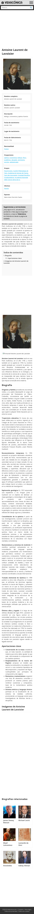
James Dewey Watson (8, 821)
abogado (14, 160)
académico (7, 160)
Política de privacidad (11, 911)
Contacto (20, 909)
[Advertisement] (17, 29)
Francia (6, 149)
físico (24, 158)
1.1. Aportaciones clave (13, 258)
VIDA (13, 2)
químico (6, 158)
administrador (14, 162)
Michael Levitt (24, 820)
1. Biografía (8, 255)
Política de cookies (23, 911)
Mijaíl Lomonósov (7, 844)
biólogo (20, 158)
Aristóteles (7, 866)
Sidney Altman (24, 866)
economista (13, 158)
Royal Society (8, 171)
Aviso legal (28, 909)
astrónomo (21, 160)
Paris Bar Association (10, 175)
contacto (7, 218)
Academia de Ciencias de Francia (18, 173)
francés (6, 188)
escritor (6, 162)
